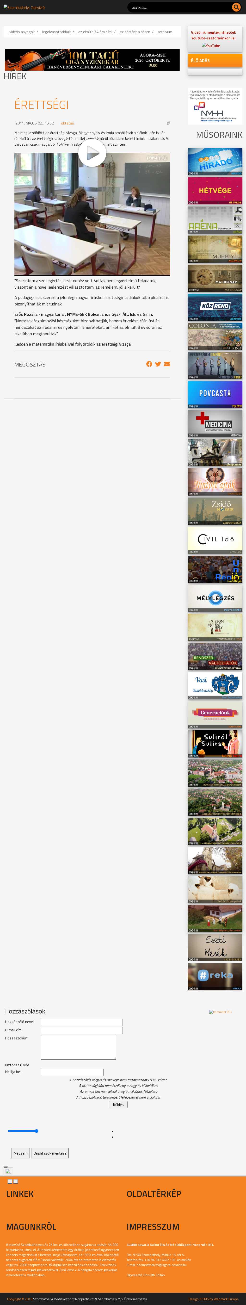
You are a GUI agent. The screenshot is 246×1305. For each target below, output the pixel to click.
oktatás (67, 123)
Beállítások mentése (50, 1153)
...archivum (164, 32)
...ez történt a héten (134, 32)
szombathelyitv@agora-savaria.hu (162, 1264)
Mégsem (20, 1153)
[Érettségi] (149, 364)
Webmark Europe (226, 1298)
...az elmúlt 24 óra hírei (94, 32)
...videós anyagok (21, 32)
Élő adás (200, 60)
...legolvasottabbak (55, 32)
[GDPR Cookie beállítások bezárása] (5, 1167)
